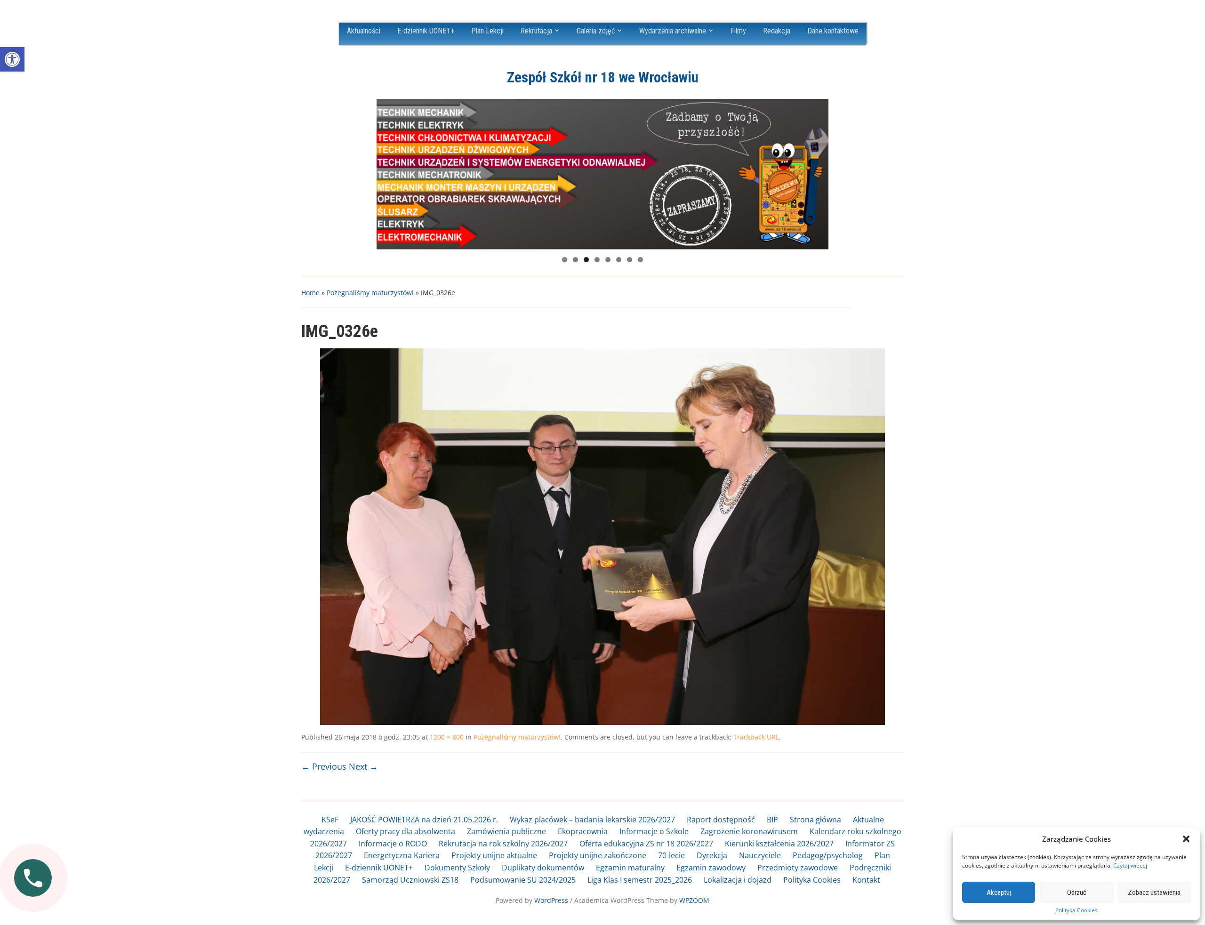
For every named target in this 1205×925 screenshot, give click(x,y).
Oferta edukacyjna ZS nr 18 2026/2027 (646, 843)
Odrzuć (1076, 892)
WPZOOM (694, 900)
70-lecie (671, 855)
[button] (12, 59)
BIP (772, 819)
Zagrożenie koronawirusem (749, 831)
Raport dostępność (721, 819)
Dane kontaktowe (833, 30)
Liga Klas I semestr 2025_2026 (639, 880)
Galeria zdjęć (596, 30)
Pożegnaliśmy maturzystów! (370, 292)
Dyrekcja (712, 855)
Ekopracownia (583, 831)
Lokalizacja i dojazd (737, 880)
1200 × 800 (447, 736)
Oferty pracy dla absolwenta (405, 831)
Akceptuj (999, 892)
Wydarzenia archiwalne (672, 30)
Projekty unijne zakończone (597, 855)
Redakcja (776, 30)
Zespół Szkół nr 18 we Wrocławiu (603, 77)
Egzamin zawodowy (711, 867)
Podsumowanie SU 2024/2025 (523, 880)
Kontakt (866, 880)
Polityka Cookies (1076, 910)
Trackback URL (756, 736)
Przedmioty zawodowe (797, 867)
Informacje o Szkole (654, 831)
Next (817, 172)
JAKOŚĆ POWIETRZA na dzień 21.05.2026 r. (424, 819)
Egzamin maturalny (630, 867)
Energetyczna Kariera (402, 855)
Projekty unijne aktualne (494, 855)
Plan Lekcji (487, 30)
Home (310, 292)
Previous (388, 172)
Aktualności (363, 30)
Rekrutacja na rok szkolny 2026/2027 (503, 843)
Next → (363, 766)
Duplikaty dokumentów (543, 867)
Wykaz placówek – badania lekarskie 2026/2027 (592, 819)
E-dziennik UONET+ (425, 30)
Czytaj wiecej (1130, 865)
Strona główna (815, 819)
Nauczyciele (760, 855)
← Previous (323, 766)
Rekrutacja (536, 30)
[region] (602, 174)
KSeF (329, 819)
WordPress (551, 900)
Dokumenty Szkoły (457, 867)
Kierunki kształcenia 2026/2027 (779, 843)
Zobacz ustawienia (1154, 892)
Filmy (738, 30)
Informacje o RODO (393, 843)
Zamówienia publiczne (506, 831)
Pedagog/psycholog (828, 855)
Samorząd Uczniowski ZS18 (410, 880)
